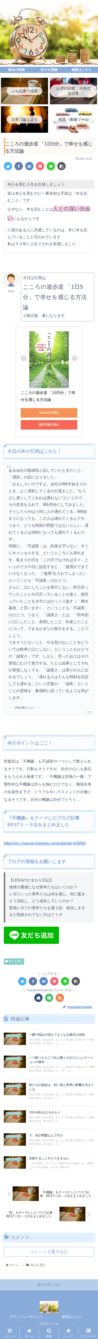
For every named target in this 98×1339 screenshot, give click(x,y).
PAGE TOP (50, 1285)
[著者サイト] (38, 998)
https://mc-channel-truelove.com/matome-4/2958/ (45, 843)
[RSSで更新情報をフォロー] (60, 998)
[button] (88, 758)
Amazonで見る (49, 412)
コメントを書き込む (49, 1251)
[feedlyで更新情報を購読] (49, 998)
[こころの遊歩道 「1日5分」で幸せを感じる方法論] (29, 166)
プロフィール (49, 1324)
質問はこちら (72, 1317)
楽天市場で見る (49, 424)
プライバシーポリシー (26, 1317)
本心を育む (15, 961)
